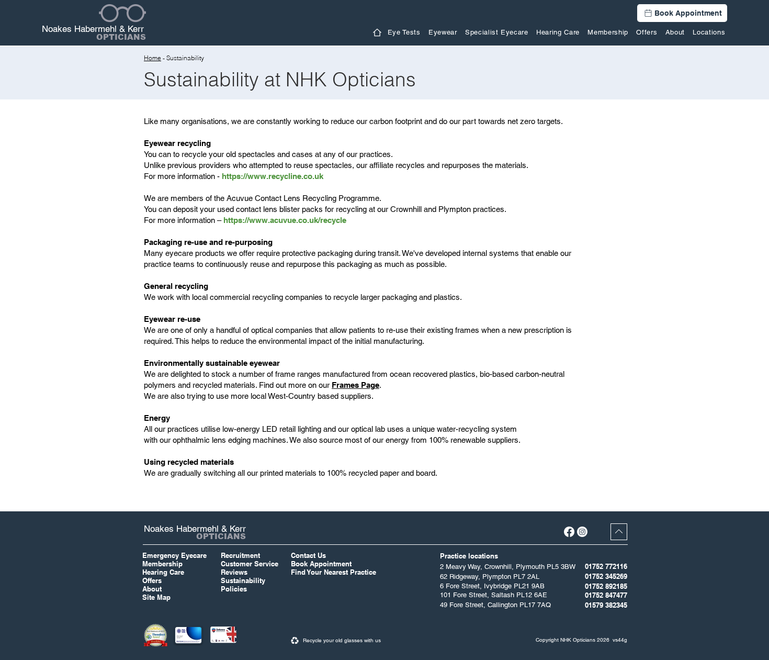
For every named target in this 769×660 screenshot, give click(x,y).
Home (152, 58)
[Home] (377, 32)
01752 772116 (606, 566)
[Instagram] (582, 532)
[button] (442, 32)
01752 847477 (606, 595)
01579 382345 (606, 605)
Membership (162, 564)
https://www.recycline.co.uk (272, 176)
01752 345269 (606, 576)
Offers (152, 580)
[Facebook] (569, 532)
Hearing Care (163, 572)
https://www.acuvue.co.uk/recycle (284, 220)
